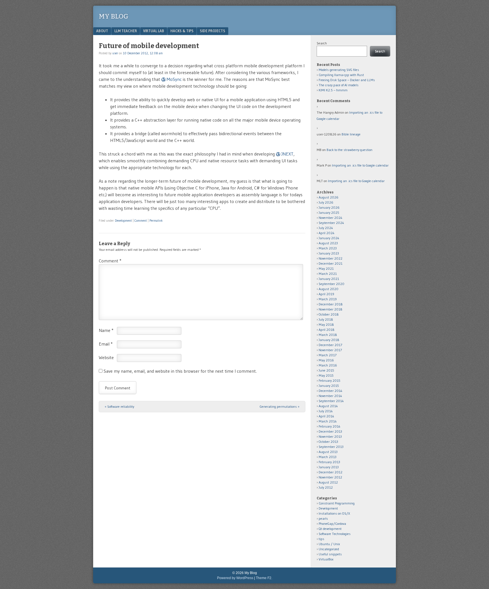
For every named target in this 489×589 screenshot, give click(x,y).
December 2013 (330, 431)
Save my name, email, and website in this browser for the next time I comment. (180, 371)
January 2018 (329, 340)
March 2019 (328, 299)
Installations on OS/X (334, 513)
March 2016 (328, 365)
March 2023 (328, 248)
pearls (323, 518)
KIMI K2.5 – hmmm (333, 90)
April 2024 (326, 233)
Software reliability (119, 406)
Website (106, 357)
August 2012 (328, 482)
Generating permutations (279, 406)
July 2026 (326, 202)
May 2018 (326, 324)
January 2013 (329, 467)
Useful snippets (330, 554)
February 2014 (329, 426)
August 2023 (328, 243)
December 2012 (330, 472)
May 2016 (326, 360)
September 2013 (331, 447)
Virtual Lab (153, 31)
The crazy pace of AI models (339, 85)
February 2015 (329, 380)
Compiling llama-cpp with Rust (341, 75)
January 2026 (329, 207)
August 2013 (328, 452)
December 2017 (330, 345)
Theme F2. (264, 578)
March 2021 (328, 273)
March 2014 (328, 421)
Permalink (156, 221)
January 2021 (329, 279)
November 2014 (330, 396)
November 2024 (330, 217)
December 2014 (330, 391)
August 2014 (328, 406)
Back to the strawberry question (349, 150)
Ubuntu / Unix (329, 544)
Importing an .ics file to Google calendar (360, 165)
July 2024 (326, 228)
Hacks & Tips (182, 31)
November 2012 (330, 477)
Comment (140, 221)
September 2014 (331, 401)
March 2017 (327, 355)
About (102, 31)
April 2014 (326, 416)
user (115, 53)
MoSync (174, 79)
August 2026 (328, 197)
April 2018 (326, 329)
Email (106, 344)
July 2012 (326, 487)
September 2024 (331, 223)
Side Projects (212, 31)
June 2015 (326, 370)
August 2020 (328, 289)
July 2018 (326, 319)
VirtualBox (326, 559)
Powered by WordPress (235, 578)
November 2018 (330, 309)
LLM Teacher (125, 31)
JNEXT (287, 154)
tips (321, 539)
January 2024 (329, 238)
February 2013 (329, 462)
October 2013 (328, 441)
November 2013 (330, 436)
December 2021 (330, 263)
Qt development (330, 529)
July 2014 (326, 411)
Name (106, 330)
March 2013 (327, 457)
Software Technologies (335, 534)
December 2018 (331, 304)
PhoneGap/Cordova (332, 523)
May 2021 (326, 268)
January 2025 (329, 212)
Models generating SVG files (339, 70)
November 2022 (330, 258)
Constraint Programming (337, 503)
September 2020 (331, 284)
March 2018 (328, 335)
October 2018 (329, 314)
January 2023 (329, 253)
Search (322, 43)
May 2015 (326, 375)
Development (123, 221)
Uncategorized (329, 549)
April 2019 (326, 294)
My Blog (113, 16)
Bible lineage (351, 134)
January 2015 (329, 385)
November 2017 (330, 350)
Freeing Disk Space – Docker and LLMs (347, 80)
